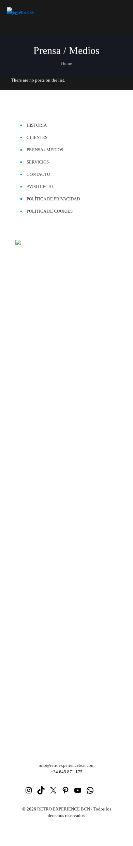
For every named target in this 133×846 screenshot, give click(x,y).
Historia (37, 125)
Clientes (37, 137)
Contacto (38, 174)
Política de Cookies (50, 211)
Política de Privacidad (53, 198)
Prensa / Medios (45, 149)
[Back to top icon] (119, 832)
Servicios (38, 162)
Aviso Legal (40, 186)
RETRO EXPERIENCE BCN (63, 809)
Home (66, 63)
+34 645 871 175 (67, 771)
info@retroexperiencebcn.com (66, 765)
